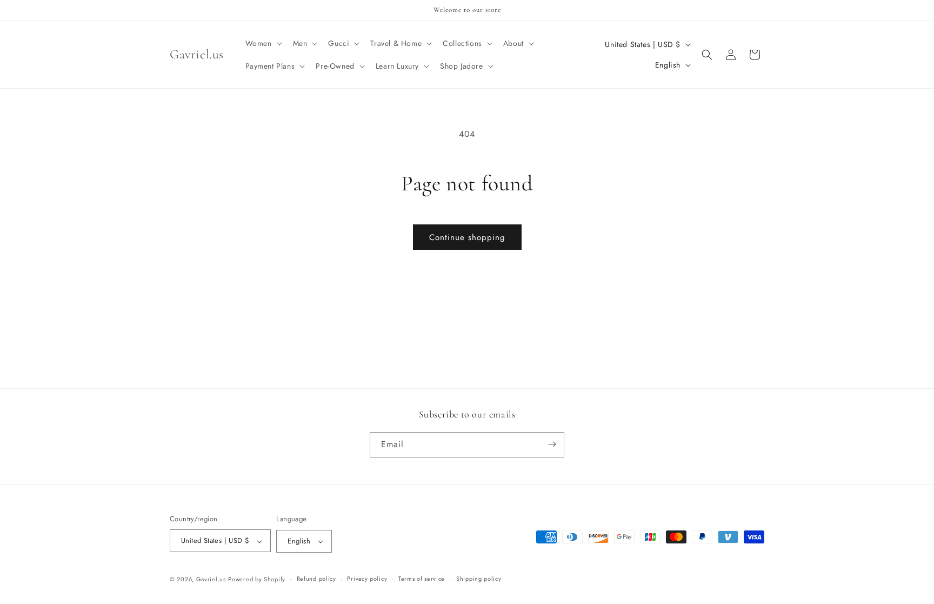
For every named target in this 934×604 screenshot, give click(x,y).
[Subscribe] (552, 444)
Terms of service (421, 578)
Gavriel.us (211, 579)
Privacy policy (367, 578)
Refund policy (316, 578)
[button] (262, 43)
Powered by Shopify (256, 579)
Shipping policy (479, 578)
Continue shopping (467, 237)
